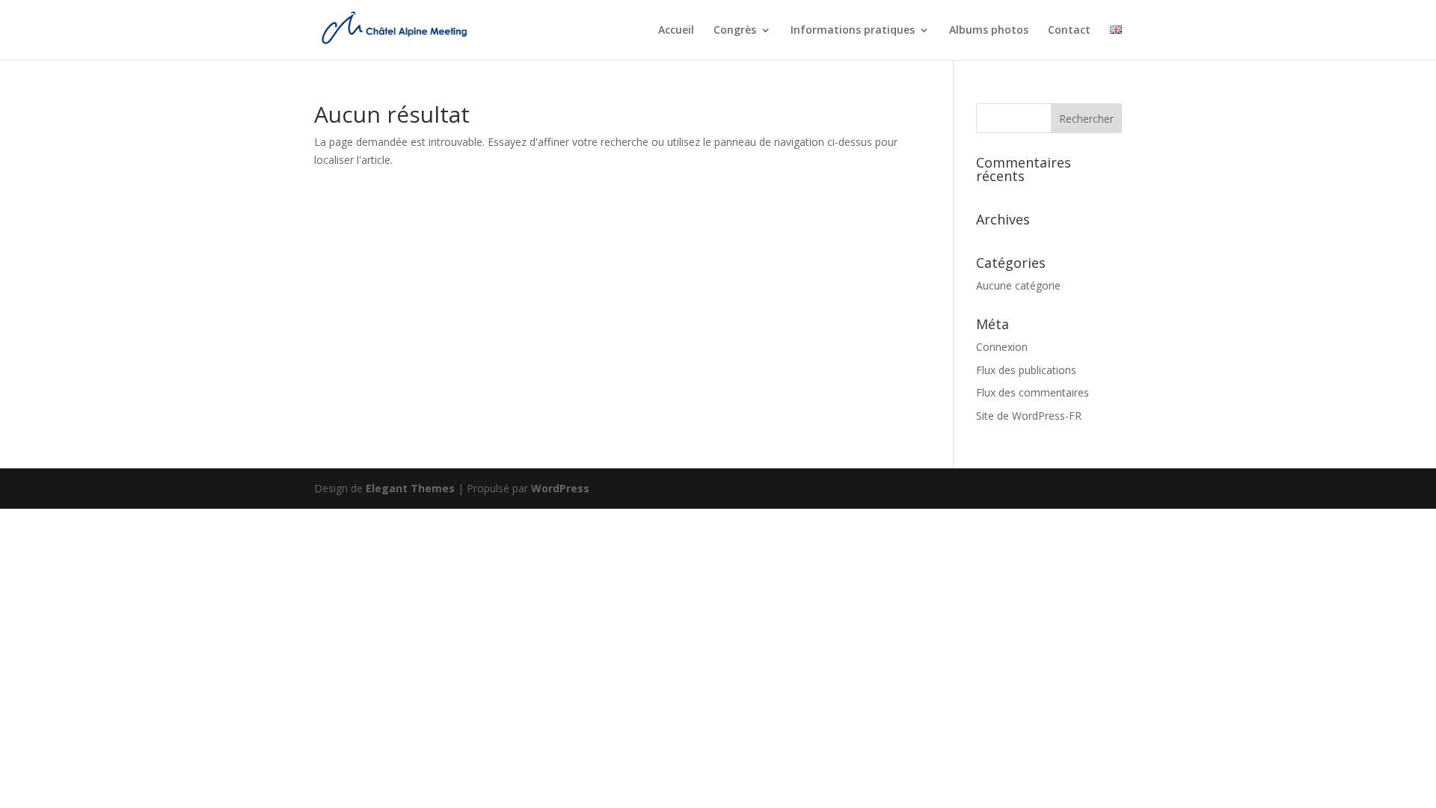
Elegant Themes (410, 488)
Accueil (676, 31)
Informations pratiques (853, 31)
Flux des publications (1026, 370)
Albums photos (988, 31)
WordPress (560, 488)
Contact (1069, 31)
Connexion (1002, 347)
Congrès (735, 31)
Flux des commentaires (1032, 392)
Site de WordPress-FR (1028, 415)
